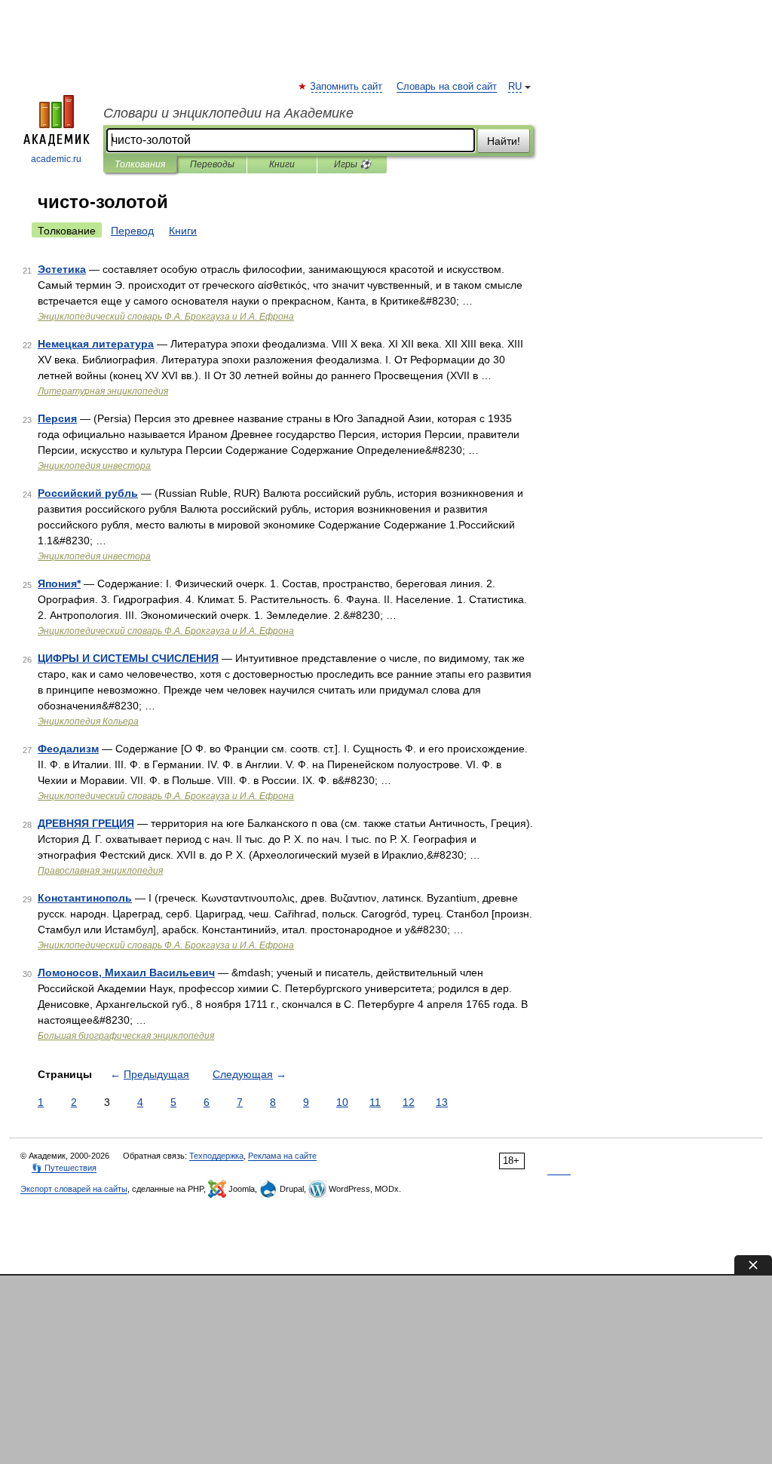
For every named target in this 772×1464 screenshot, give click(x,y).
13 (442, 1102)
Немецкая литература (96, 344)
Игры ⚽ (352, 164)
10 (342, 1102)
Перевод (132, 231)
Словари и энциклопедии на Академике (228, 113)
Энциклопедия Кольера (88, 721)
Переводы (212, 164)
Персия (57, 418)
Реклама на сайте (282, 1155)
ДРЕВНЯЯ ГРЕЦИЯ (86, 823)
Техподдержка (216, 1155)
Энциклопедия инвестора (94, 466)
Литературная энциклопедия (103, 391)
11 (375, 1102)
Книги (282, 164)
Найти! (503, 141)
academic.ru (56, 159)
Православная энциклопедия (100, 870)
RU (515, 86)
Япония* (59, 583)
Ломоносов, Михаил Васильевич (126, 972)
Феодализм (68, 749)
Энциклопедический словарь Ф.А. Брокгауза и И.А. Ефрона (166, 316)
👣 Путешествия (64, 1167)
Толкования (140, 164)
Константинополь (85, 898)
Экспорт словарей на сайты (73, 1188)
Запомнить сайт (346, 86)
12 (409, 1102)
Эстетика (62, 269)
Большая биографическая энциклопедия (126, 1036)
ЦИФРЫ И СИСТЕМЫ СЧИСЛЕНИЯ (128, 658)
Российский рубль (88, 493)
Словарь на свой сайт (447, 86)
